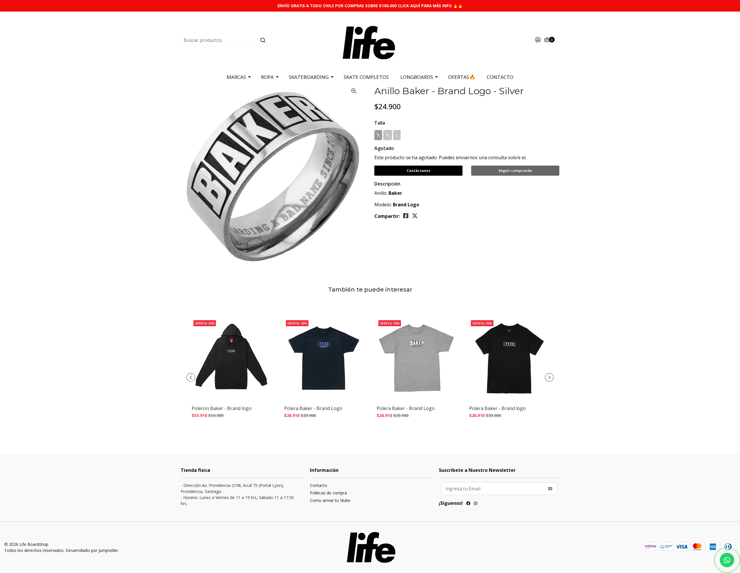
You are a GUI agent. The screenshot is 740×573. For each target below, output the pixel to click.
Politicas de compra (328, 493)
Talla (379, 123)
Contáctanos (418, 170)
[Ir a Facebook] (468, 504)
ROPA (267, 77)
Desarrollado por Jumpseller (92, 550)
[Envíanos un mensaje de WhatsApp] (727, 560)
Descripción (387, 184)
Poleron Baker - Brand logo (221, 408)
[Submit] (262, 40)
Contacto (318, 485)
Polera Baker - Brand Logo (313, 408)
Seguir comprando (515, 170)
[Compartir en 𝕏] (415, 216)
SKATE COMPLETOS (366, 77)
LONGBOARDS (416, 77)
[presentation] (190, 377)
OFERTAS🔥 (461, 77)
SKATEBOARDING (309, 77)
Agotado (384, 148)
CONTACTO (500, 77)
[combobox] (244, 40)
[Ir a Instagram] (475, 504)
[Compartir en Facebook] (405, 216)
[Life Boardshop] (370, 40)
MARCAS (236, 77)
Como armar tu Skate (330, 500)
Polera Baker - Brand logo (497, 408)
